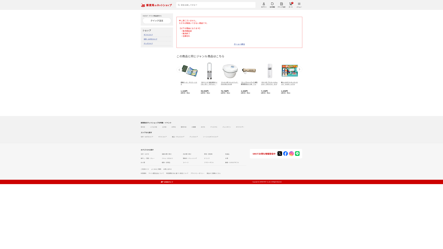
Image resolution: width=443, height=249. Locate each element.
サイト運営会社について (156, 173)
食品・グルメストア (178, 137)
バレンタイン (226, 127)
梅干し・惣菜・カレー (148, 158)
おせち (203, 127)
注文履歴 (272, 7)
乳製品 (227, 154)
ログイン (263, 7)
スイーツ (186, 162)
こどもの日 (153, 127)
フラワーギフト (209, 162)
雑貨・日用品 (166, 162)
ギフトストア (148, 35)
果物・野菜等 (208, 154)
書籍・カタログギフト (232, 162)
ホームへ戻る (239, 44)
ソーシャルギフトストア (210, 137)
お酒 (226, 158)
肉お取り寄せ (187, 154)
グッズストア (148, 43)
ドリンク (207, 158)
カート (291, 7)
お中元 (174, 127)
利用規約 (143, 173)
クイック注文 (282, 7)
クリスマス (213, 127)
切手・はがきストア (150, 39)
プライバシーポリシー (197, 173)
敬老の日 (183, 127)
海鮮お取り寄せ (167, 154)
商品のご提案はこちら (214, 173)
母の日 (143, 127)
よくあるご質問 (156, 169)
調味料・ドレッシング (190, 158)
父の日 (164, 127)
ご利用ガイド (145, 169)
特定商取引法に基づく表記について (177, 173)
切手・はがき (145, 154)
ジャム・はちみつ (167, 158)
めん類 (143, 162)
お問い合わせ (167, 169)
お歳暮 (194, 127)
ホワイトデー (240, 127)
